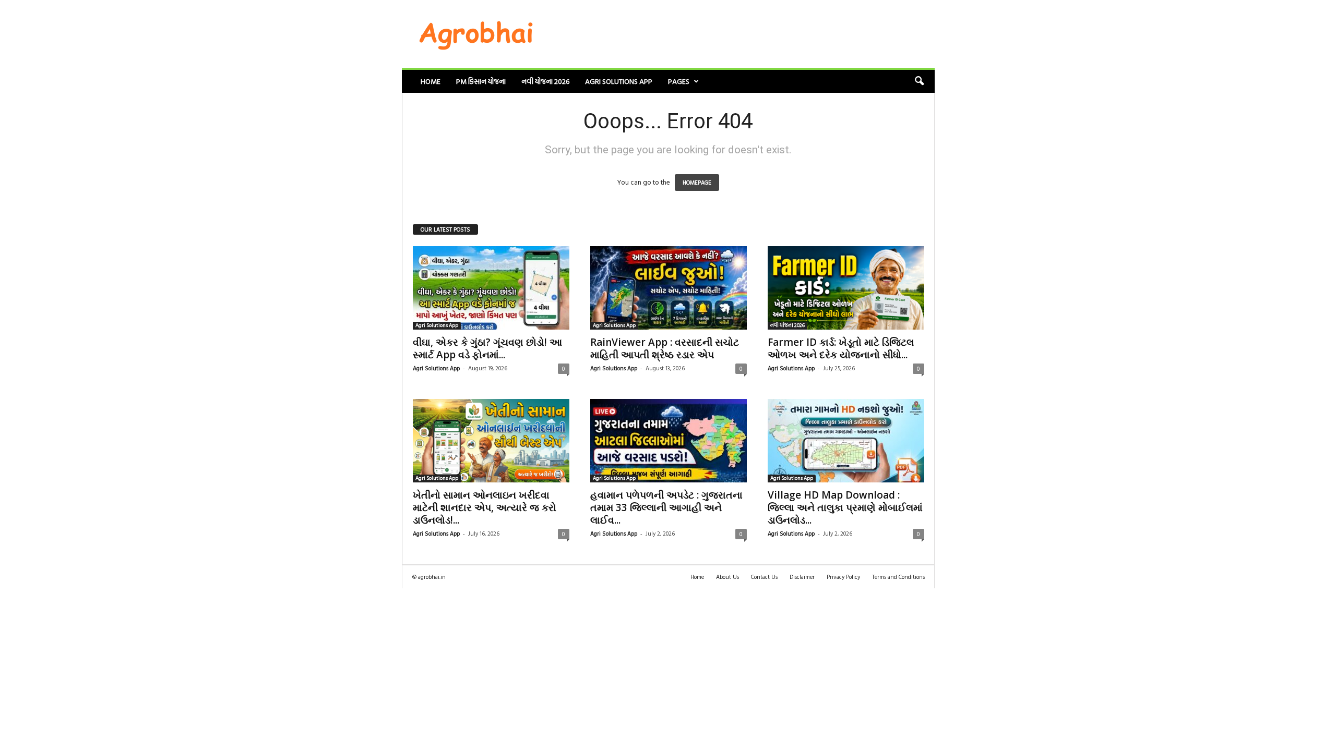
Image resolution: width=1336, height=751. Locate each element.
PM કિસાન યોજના (481, 81)
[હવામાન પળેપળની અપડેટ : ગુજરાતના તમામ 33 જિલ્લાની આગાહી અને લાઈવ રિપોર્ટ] (668, 440)
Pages (678, 81)
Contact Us (764, 577)
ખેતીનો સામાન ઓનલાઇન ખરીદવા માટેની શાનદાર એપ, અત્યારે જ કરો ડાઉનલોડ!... (484, 507)
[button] (919, 81)
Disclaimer (802, 577)
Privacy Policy (843, 577)
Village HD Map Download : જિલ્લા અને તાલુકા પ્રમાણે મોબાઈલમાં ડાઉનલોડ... (845, 507)
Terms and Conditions (898, 577)
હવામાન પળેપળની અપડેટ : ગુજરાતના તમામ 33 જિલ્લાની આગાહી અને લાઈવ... (666, 507)
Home (430, 81)
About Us (727, 577)
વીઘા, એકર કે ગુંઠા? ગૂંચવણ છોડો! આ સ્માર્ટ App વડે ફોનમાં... (487, 348)
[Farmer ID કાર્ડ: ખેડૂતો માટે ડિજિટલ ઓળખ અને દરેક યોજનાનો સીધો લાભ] (846, 288)
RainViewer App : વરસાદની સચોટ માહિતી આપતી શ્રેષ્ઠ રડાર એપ (664, 348)
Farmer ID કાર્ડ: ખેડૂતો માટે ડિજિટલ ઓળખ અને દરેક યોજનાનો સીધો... (841, 348)
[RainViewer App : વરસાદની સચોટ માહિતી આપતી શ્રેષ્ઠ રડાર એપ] (668, 288)
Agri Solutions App (618, 81)
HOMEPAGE (697, 182)
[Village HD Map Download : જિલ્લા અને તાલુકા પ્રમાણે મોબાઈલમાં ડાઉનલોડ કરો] (846, 440)
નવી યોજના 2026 (545, 81)
